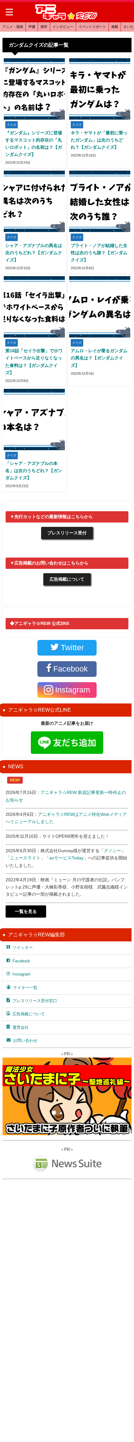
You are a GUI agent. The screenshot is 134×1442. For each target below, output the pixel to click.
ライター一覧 (25, 988)
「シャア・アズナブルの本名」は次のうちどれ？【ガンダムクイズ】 (33, 470)
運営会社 (20, 1027)
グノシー (112, 850)
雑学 (44, 26)
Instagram (21, 974)
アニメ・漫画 (12, 26)
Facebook (21, 961)
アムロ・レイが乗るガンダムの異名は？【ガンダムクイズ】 (99, 357)
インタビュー (63, 26)
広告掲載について (67, 579)
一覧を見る (26, 911)
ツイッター (22, 947)
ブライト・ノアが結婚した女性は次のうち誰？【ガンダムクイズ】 (99, 252)
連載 (114, 26)
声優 (31, 26)
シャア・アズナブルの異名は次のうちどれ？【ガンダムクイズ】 (33, 252)
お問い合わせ (25, 1040)
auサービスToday (66, 858)
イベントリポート (92, 26)
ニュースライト (25, 858)
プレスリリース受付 (67, 532)
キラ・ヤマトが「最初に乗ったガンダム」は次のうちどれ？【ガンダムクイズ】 (99, 140)
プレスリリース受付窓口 (34, 1001)
